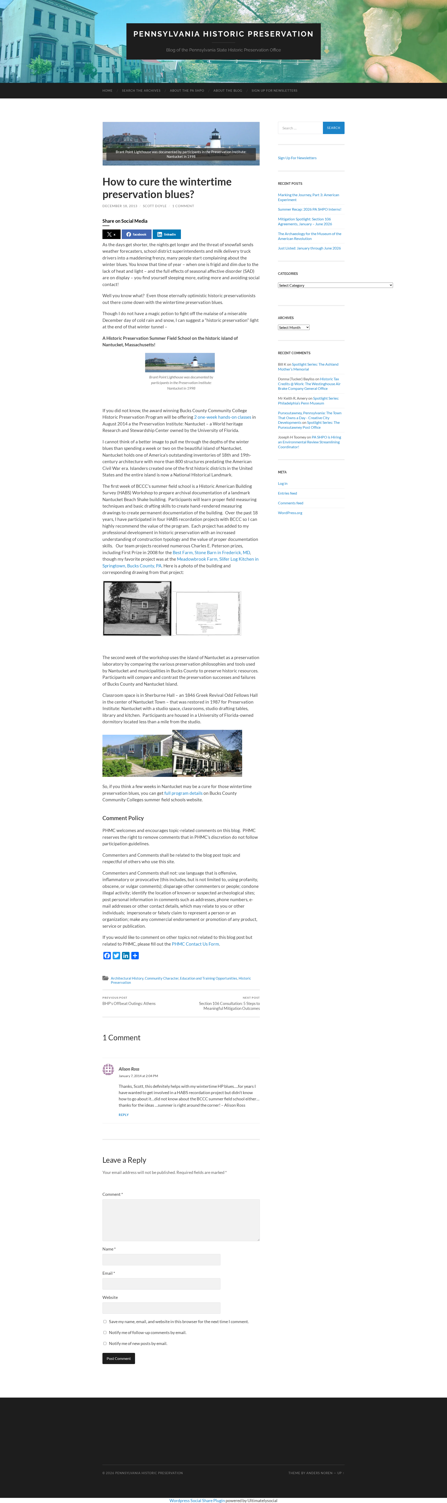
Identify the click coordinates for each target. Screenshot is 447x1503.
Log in (283, 483)
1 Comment (183, 206)
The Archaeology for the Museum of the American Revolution (309, 236)
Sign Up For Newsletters (275, 90)
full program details (183, 793)
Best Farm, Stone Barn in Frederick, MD (211, 552)
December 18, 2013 (119, 206)
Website (110, 1297)
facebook (139, 234)
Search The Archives (141, 90)
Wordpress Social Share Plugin (197, 1500)
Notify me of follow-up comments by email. (147, 1332)
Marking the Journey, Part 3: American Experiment (308, 197)
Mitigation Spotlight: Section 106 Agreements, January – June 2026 (305, 221)
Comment (112, 1194)
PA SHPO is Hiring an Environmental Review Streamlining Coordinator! (309, 442)
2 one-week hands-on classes (222, 417)
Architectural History (127, 978)
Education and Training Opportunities (208, 978)
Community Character (162, 978)
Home (107, 90)
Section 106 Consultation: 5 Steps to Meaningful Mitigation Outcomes (229, 1003)
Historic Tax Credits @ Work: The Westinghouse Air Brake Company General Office (309, 384)
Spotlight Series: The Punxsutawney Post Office (309, 424)
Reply (124, 1115)
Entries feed (287, 493)
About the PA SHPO (187, 90)
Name (109, 1248)
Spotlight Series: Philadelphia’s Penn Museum (308, 400)
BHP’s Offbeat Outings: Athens (129, 1001)
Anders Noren (319, 1473)
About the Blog (227, 90)
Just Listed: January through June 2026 (309, 248)
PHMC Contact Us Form (195, 944)
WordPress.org (290, 512)
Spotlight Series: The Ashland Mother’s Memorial (308, 366)
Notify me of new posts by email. (138, 1343)
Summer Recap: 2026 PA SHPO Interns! (309, 209)
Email (108, 1273)
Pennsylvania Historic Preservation (223, 34)
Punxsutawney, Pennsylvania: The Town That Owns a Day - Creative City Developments (310, 418)
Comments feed (290, 503)
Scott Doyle (155, 206)
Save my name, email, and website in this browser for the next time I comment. (179, 1321)
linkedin (170, 234)
